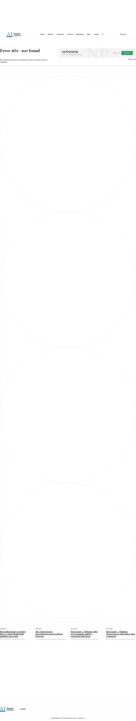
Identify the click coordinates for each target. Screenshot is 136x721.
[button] (103, 34)
